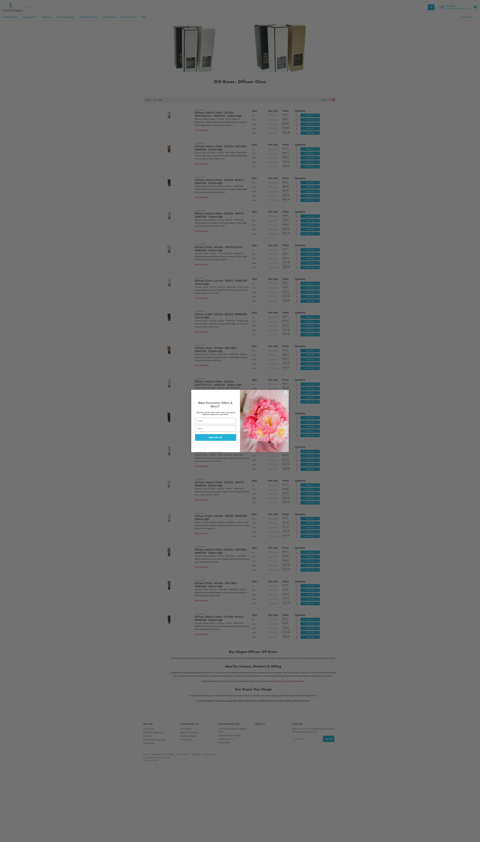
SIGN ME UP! (216, 437)
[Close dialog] (285, 393)
